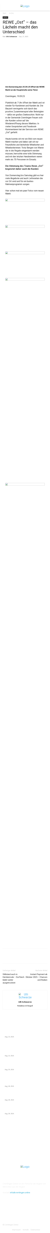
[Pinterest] (17, 42)
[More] (30, 42)
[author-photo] (25, 997)
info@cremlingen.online (20, 1192)
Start (4, 13)
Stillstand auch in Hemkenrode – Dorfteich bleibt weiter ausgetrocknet (13, 978)
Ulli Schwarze (11, 36)
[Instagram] (25, 1211)
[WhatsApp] (23, 42)
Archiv (11, 13)
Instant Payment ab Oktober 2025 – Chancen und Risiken (36, 977)
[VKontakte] (31, 1211)
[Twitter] (11, 42)
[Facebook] (5, 42)
